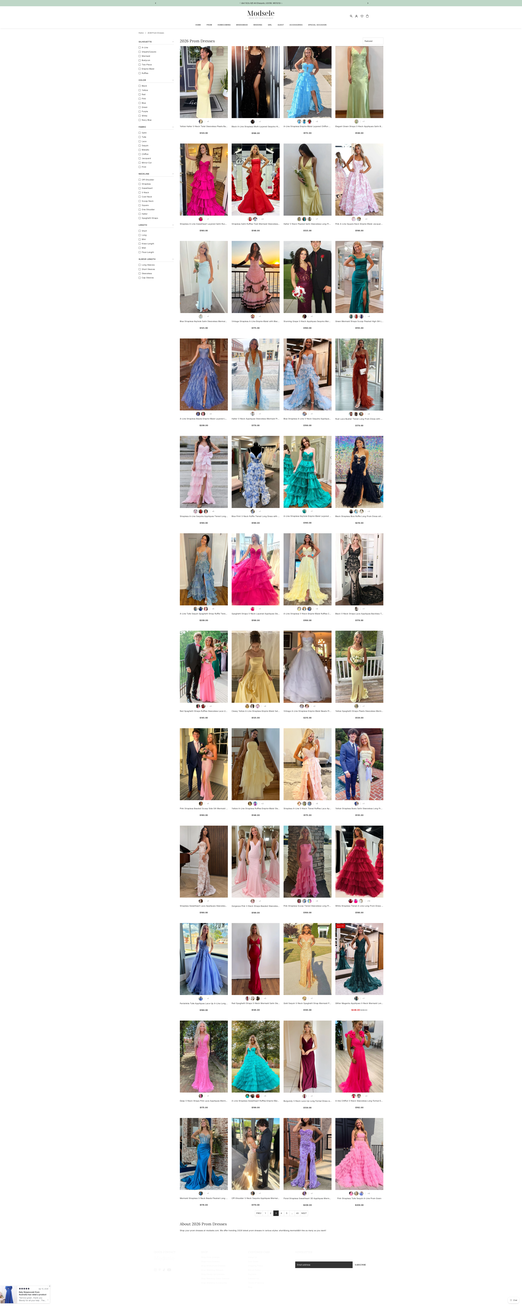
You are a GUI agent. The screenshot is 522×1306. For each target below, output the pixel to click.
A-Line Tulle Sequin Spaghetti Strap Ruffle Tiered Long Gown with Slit (204, 613)
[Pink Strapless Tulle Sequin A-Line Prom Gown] (359, 1154)
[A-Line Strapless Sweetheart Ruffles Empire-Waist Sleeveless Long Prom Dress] (256, 1057)
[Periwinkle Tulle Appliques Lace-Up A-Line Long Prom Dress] (204, 959)
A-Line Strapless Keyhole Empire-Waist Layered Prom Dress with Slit (308, 516)
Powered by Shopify (180, 1300)
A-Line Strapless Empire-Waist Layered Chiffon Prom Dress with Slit (308, 126)
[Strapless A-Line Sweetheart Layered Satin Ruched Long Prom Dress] (204, 180)
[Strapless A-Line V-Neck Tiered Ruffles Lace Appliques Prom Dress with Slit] (308, 764)
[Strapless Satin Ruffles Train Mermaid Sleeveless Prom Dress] (256, 180)
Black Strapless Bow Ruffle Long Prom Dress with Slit (359, 516)
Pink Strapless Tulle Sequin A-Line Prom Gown (359, 1198)
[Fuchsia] (201, 219)
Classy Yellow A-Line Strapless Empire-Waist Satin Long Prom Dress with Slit (256, 711)
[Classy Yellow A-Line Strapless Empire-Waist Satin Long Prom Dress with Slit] (256, 667)
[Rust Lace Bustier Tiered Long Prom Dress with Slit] (359, 374)
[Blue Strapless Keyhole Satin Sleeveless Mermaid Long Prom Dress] (204, 277)
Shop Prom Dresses (210, 1257)
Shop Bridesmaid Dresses (213, 1266)
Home (141, 33)
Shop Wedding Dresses (212, 1270)
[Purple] (304, 1193)
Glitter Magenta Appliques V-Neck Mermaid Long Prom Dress (359, 1003)
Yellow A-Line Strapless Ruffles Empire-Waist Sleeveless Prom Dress (256, 808)
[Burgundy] (304, 1096)
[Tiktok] (164, 1269)
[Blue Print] (253, 511)
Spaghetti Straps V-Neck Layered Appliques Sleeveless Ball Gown (256, 613)
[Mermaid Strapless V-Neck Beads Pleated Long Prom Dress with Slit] (204, 1154)
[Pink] (354, 219)
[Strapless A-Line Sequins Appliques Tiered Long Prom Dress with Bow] (204, 472)
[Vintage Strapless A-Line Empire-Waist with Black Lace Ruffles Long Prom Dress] (256, 277)
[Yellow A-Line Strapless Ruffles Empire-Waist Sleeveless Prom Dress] (256, 764)
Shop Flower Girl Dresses (213, 1274)
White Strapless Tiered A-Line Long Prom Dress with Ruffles (359, 906)
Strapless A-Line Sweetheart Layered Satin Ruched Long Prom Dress (204, 224)
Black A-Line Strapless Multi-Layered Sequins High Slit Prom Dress (256, 126)
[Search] (351, 16)
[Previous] (156, 3)
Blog (250, 1287)
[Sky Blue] (299, 121)
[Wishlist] (362, 16)
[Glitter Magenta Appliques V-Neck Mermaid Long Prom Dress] (359, 959)
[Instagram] (155, 1269)
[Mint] (247, 1096)
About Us (252, 1257)
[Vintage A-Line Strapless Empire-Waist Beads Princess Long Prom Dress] (308, 667)
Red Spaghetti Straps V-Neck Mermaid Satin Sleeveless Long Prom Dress (256, 1003)
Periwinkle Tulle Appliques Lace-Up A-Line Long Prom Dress (204, 1003)
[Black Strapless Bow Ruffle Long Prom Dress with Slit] (359, 472)
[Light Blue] (356, 511)
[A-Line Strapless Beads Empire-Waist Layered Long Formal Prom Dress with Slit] (204, 374)
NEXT (304, 1213)
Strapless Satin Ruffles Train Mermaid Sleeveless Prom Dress (256, 224)
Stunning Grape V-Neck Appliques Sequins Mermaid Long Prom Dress (308, 321)
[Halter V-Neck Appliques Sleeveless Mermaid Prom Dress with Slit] (256, 374)
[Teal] (304, 219)
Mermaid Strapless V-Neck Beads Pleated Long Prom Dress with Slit (204, 1198)
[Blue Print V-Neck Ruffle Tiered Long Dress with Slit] (256, 472)
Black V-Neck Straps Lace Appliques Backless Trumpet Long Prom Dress (359, 613)
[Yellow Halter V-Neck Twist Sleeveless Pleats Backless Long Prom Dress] (204, 82)
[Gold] (304, 998)
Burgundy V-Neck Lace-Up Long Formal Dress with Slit (308, 1101)
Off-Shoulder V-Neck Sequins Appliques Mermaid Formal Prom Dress (256, 1198)
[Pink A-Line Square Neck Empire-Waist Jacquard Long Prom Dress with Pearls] (359, 180)
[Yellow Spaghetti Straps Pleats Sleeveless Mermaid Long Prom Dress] (359, 667)
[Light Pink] (195, 511)
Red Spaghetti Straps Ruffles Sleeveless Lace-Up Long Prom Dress (204, 711)
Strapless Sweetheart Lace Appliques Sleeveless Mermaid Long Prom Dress (204, 906)
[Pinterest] (160, 1269)
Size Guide (253, 1261)
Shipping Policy (255, 1266)
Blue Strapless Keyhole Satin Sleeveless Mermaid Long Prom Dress (204, 321)
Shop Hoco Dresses (210, 1261)
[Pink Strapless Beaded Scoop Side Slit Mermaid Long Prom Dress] (204, 764)
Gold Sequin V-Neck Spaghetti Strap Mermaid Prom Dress (308, 1003)
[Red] (309, 121)
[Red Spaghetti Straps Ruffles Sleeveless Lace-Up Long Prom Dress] (204, 667)
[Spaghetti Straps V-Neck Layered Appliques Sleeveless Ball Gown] (256, 569)
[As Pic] (304, 511)
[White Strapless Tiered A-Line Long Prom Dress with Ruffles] (359, 862)
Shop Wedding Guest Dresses (215, 1278)
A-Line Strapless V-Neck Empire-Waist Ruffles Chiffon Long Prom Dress (308, 613)
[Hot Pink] (356, 901)
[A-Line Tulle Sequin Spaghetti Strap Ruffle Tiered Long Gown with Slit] (204, 569)
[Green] (356, 121)
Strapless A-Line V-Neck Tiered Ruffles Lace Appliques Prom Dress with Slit (308, 808)
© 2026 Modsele (162, 1300)
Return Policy (254, 1270)
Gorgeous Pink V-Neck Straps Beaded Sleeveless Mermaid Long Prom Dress (256, 906)
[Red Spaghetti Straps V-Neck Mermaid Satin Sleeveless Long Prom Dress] (256, 959)
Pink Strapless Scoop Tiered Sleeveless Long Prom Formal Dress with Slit (308, 906)
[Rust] (351, 414)
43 (297, 1213)
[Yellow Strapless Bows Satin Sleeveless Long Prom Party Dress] (359, 764)
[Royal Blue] (361, 316)
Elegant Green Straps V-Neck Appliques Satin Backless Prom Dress (359, 126)
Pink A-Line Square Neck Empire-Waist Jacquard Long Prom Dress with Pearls (359, 224)
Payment (252, 1274)
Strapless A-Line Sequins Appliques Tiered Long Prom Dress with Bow (204, 516)
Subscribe (360, 1265)
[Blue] (304, 121)
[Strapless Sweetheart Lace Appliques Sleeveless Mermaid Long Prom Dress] (204, 862)
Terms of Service (256, 1283)
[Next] (368, 3)
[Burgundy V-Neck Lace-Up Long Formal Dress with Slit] (308, 1057)
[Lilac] (257, 706)
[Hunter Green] (356, 998)
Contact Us (253, 1278)
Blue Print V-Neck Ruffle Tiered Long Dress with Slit (256, 516)
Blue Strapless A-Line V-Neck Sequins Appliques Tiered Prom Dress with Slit (308, 419)
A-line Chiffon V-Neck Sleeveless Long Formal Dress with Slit (359, 1101)
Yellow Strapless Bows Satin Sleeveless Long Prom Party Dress (359, 808)
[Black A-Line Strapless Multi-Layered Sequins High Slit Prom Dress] (256, 82)
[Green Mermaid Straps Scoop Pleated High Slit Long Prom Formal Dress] (359, 277)
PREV (258, 1213)
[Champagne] (201, 901)
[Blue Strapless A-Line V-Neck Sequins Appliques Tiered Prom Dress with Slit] (308, 374)
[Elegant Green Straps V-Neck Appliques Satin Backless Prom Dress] (359, 82)
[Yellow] (201, 121)
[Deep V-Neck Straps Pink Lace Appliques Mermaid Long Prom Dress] (204, 1057)
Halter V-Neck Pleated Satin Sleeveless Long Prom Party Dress (308, 224)
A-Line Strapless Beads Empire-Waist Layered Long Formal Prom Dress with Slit (204, 419)
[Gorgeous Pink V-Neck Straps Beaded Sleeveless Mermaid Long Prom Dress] (256, 862)
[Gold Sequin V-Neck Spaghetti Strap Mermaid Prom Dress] (308, 959)
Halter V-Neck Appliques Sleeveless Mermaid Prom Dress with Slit (256, 419)
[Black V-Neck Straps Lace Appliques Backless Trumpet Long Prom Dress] (359, 569)
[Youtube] (169, 1269)
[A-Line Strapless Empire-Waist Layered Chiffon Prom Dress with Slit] (308, 82)
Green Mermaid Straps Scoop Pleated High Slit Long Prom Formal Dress (359, 321)
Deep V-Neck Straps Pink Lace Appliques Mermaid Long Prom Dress (204, 1101)
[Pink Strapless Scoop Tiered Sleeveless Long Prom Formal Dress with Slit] (308, 862)
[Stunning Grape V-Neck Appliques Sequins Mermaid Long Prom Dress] (308, 277)
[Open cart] (367, 16)
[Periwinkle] (201, 998)
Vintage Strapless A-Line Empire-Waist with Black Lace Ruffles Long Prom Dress (256, 321)
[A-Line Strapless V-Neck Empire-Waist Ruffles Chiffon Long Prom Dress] (308, 569)
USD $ (364, 1298)
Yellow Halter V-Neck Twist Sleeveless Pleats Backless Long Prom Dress (204, 126)
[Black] (253, 121)
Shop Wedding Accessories (214, 1283)
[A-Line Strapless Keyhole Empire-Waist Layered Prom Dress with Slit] (308, 472)
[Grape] (304, 316)
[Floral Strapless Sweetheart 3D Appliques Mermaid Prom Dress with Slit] (308, 1154)
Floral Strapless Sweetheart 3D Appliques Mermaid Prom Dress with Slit (308, 1198)
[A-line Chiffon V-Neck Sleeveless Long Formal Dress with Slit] (359, 1057)
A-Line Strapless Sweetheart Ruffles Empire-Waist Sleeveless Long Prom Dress (256, 1101)
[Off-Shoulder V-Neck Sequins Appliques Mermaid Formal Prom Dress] (256, 1154)
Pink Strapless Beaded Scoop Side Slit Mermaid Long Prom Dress (204, 808)
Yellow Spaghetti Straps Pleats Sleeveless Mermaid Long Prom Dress (359, 711)
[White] (361, 414)
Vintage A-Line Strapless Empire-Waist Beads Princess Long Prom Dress (308, 711)
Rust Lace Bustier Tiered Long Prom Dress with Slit (359, 419)
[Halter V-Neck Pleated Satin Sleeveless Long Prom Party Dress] (308, 180)
